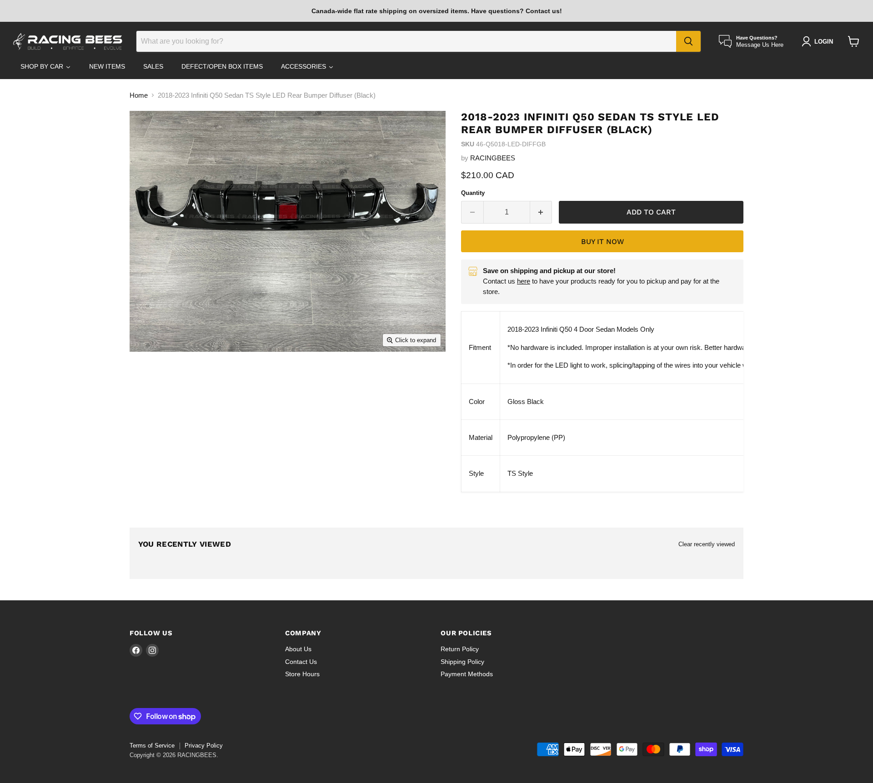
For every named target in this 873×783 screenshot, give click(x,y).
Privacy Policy (204, 745)
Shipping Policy (462, 661)
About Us (298, 649)
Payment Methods (467, 674)
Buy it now (602, 241)
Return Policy (460, 649)
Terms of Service (152, 745)
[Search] (688, 41)
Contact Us (301, 661)
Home (139, 95)
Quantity (473, 193)
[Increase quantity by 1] (541, 212)
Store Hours (302, 674)
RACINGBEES (492, 158)
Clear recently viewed (706, 544)
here (523, 281)
